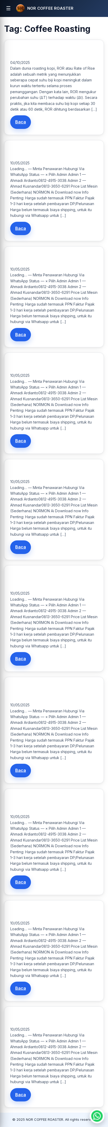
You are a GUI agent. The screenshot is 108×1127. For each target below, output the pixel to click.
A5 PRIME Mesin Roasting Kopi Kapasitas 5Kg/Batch (45, 691)
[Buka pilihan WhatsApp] (97, 1116)
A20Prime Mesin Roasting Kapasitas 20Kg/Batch (52, 912)
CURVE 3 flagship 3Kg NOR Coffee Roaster (47, 258)
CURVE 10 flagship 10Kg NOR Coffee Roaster (48, 471)
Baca (20, 121)
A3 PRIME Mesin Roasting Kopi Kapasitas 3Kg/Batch (45, 580)
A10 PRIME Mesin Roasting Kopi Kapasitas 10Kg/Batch (46, 803)
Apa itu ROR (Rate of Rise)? (34, 51)
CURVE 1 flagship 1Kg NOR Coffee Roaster (46, 152)
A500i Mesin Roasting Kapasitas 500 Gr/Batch (50, 1018)
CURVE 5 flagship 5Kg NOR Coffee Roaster (47, 364)
